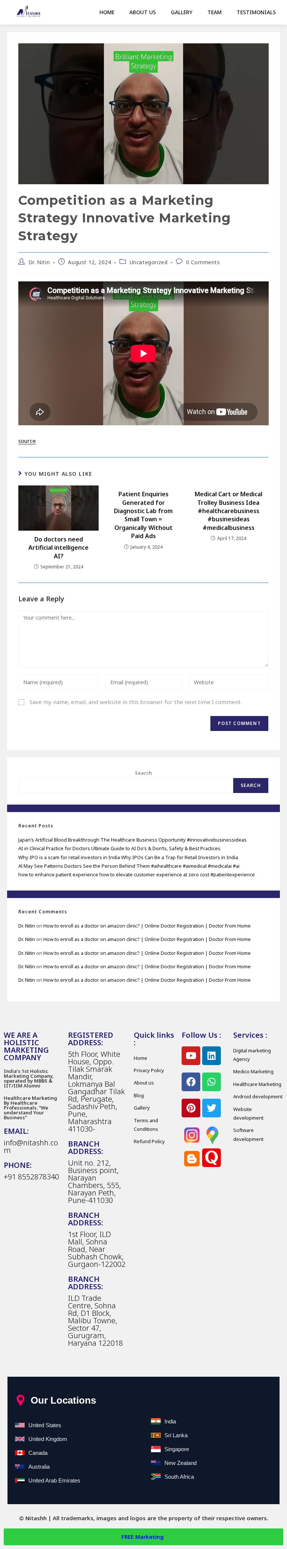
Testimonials (256, 12)
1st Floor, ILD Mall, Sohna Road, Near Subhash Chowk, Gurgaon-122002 (97, 1249)
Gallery (181, 12)
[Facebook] (191, 1082)
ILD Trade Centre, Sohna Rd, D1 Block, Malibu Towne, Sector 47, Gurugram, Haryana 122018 (95, 1320)
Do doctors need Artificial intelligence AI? (58, 547)
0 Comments (203, 262)
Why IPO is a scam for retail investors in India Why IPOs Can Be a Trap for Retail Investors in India (128, 857)
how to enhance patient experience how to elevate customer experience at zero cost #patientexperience (136, 874)
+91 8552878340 (31, 1177)
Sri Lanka (176, 1435)
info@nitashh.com (31, 1146)
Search (143, 772)
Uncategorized (149, 262)
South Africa (179, 1477)
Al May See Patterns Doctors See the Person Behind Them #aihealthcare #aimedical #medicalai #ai (129, 866)
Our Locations (63, 1400)
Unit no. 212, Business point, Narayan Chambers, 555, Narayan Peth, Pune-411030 (94, 1181)
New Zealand (180, 1463)
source (27, 440)
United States (44, 1425)
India (170, 1421)
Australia (39, 1466)
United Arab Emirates (54, 1480)
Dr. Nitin (39, 262)
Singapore (176, 1449)
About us (142, 12)
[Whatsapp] (211, 1082)
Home (106, 12)
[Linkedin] (211, 1055)
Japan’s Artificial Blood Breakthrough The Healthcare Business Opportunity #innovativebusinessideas (132, 839)
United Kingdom (47, 1439)
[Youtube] (191, 1055)
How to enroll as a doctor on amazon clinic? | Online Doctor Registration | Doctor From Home (147, 925)
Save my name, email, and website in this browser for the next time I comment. (136, 702)
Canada (37, 1453)
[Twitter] (211, 1108)
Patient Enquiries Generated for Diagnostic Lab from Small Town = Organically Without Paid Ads (143, 515)
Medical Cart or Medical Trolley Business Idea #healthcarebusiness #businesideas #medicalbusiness (228, 511)
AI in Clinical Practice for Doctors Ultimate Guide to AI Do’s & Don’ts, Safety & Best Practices (119, 848)
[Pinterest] (191, 1108)
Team (214, 12)
